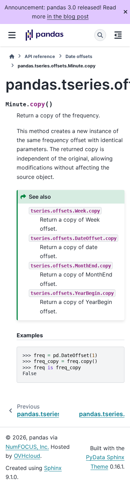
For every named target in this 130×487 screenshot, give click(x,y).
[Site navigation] (12, 35)
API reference (40, 56)
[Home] (11, 56)
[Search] (100, 35)
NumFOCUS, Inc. (27, 446)
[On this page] (118, 35)
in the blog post (68, 16)
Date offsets (79, 56)
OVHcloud (27, 455)
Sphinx (53, 467)
